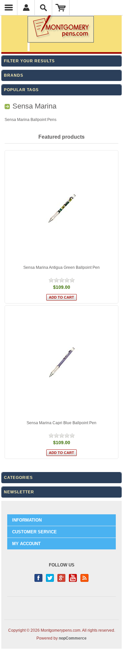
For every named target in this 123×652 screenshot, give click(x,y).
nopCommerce (73, 638)
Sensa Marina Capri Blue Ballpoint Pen (61, 423)
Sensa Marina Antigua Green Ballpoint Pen (61, 267)
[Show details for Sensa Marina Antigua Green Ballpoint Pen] (62, 207)
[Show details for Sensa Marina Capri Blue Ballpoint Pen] (62, 362)
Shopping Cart (61, 7)
